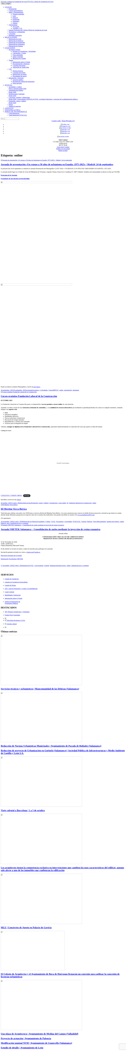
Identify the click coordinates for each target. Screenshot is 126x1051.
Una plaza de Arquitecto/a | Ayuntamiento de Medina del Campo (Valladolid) (39, 1033)
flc (67, 503)
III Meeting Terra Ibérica (14, 509)
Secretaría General (14, 49)
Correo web (56, 121)
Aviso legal (60, 147)
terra (8, 523)
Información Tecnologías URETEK (12, 559)
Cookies (66, 147)
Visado (11, 60)
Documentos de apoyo (20, 76)
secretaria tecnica (26, 503)
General (50, 390)
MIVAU (56, 390)
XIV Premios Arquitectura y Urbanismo (17, 612)
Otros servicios (17, 83)
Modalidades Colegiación (13, 595)
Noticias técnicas (18, 71)
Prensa (11, 104)
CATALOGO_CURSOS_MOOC (11, 495)
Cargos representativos (16, 10)
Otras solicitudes (18, 55)
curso (56, 503)
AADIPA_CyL (17, 28)
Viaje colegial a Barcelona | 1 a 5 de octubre (23, 810)
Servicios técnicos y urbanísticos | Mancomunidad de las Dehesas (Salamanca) (40, 688)
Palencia (15, 18)
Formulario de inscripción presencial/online (15, 178)
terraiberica (13, 523)
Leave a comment (22, 523)
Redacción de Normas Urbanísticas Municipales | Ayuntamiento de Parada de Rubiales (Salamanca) (51, 746)
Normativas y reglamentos (17, 32)
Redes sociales (63, 150)
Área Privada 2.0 (68, 121)
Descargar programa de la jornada (11, 555)
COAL (53, 521)
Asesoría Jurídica (18, 80)
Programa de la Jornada (9, 175)
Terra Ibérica (97, 521)
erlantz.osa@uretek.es (33, 552)
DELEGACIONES (11, 37)
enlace (19, 499)
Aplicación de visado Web (21, 67)
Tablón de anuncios (15, 106)
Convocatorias (38, 565)
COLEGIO (8, 7)
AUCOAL (16, 26)
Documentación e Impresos (21, 64)
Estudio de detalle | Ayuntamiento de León (22, 1047)
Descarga (26, 495)
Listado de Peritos (10, 585)
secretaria (29, 390)
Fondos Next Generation (12, 615)
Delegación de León (15, 39)
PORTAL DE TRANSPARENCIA (16, 111)
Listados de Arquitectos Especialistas (16, 582)
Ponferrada (16, 19)
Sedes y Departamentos (16, 12)
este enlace (36, 387)
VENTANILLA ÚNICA (12, 110)
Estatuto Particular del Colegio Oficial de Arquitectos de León (28, 30)
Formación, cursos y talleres (17, 102)
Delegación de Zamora (16, 46)
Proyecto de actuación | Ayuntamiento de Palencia (26, 1038)
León (14, 16)
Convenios (12, 33)
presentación (68, 390)
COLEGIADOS (10, 48)
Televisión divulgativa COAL (15, 620)
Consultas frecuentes (19, 65)
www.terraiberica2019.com (85, 515)
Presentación (13, 9)
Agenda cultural (11, 624)
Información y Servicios (16, 78)
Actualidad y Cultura (17, 87)
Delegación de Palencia (16, 41)
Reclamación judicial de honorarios (23, 81)
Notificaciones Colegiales (17, 95)
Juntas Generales (18, 57)
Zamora (15, 23)
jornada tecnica (61, 565)
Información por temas (20, 74)
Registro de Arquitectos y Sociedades (24, 51)
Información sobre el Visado (21, 62)
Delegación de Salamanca (17, 44)
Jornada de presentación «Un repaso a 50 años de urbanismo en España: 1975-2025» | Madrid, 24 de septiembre (57, 164)
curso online (62, 503)
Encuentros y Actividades (40, 390)
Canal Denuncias (14, 113)
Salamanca (16, 21)
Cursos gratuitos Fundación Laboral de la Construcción (29, 396)
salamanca (74, 565)
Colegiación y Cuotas (19, 53)
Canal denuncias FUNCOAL (18, 115)
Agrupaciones (13, 25)
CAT (10, 69)
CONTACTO (9, 108)
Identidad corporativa (15, 35)
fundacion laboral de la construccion (80, 503)
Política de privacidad (63, 149)
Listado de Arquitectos (12, 579)
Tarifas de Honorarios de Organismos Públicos (12, 602)
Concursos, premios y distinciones (43, 98)
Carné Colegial (9, 592)
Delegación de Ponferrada (17, 42)
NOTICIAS (8, 85)
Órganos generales (18, 14)
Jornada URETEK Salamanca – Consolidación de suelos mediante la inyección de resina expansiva (50, 529)
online (61, 390)
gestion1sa (26, 565)
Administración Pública (16, 91)
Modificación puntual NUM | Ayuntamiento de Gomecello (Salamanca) (36, 1043)
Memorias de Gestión (19, 58)
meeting (103, 521)
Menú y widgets (6, 3)
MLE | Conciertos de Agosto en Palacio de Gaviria (26, 927)
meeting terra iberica (113, 521)
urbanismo (76, 390)
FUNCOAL (77, 521)
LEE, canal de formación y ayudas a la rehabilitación (21, 588)
